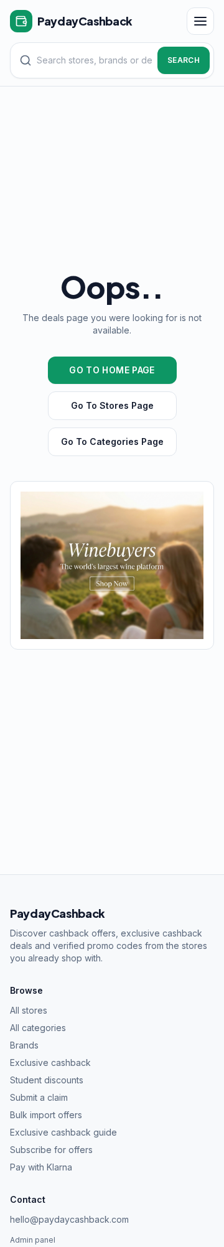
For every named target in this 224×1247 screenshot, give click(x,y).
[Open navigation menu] (200, 21)
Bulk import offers (46, 1114)
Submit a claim (39, 1097)
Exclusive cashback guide (63, 1132)
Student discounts (46, 1080)
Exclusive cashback (50, 1062)
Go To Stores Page (112, 405)
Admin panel (32, 1240)
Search (183, 60)
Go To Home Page (111, 370)
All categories (38, 1027)
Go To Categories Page (112, 441)
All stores (28, 1010)
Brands (24, 1045)
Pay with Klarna (41, 1167)
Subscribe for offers (51, 1149)
